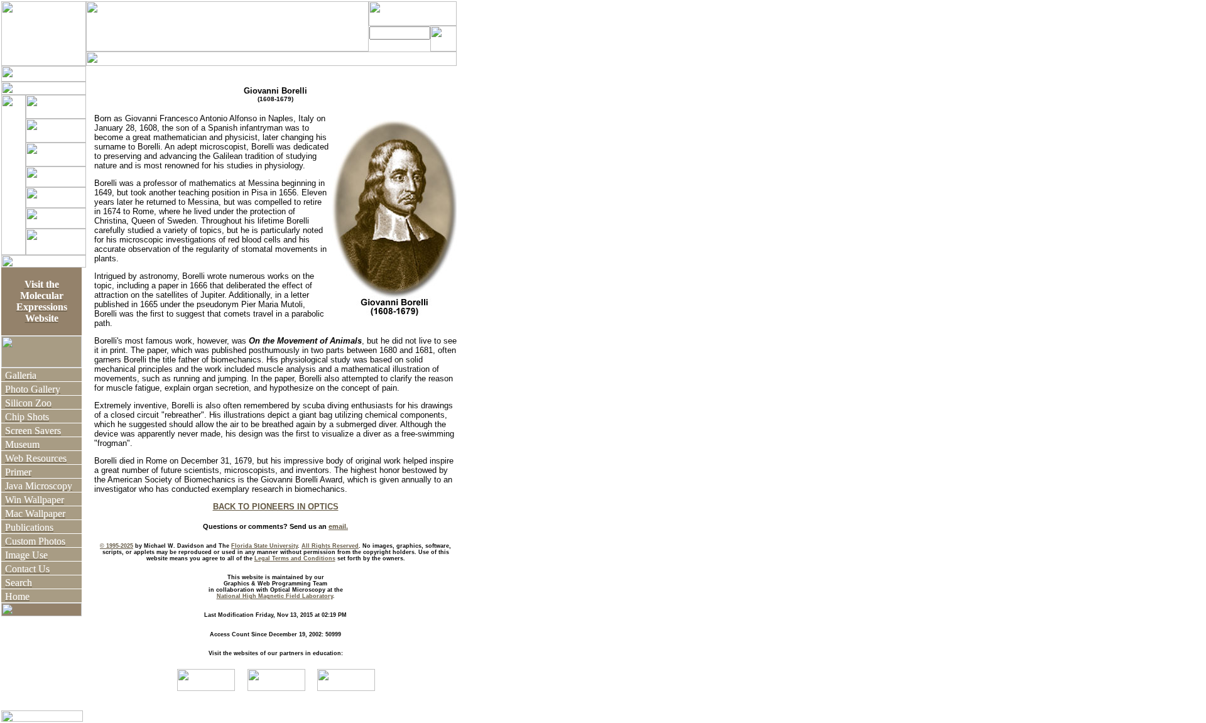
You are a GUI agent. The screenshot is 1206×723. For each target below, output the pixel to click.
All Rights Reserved (330, 546)
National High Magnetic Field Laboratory (275, 596)
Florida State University (264, 546)
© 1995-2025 (116, 546)
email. (338, 526)
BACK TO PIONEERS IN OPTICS (276, 506)
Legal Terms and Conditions (294, 558)
